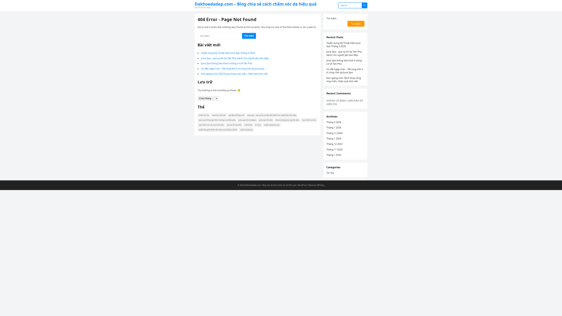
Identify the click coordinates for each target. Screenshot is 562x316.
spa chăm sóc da (309, 120)
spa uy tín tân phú (234, 125)
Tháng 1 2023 (333, 155)
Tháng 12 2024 (334, 133)
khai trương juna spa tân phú (287, 120)
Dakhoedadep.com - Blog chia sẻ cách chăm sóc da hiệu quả (270, 185)
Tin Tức (330, 173)
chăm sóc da (204, 115)
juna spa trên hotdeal (247, 120)
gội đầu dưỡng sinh (236, 115)
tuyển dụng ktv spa (271, 125)
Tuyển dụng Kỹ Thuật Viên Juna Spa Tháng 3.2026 (228, 53)
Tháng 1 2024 (333, 138)
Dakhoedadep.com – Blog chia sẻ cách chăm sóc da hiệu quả (256, 4)
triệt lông (248, 125)
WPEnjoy (320, 185)
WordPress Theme (306, 185)
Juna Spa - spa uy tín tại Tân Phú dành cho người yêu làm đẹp (271, 115)
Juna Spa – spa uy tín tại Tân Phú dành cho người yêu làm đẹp (235, 58)
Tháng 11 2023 (334, 149)
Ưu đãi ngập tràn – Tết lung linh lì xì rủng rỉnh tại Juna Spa (232, 68)
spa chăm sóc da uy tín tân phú (211, 125)
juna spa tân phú (266, 120)
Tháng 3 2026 (333, 122)
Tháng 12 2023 (334, 144)
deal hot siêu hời (219, 115)
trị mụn (258, 125)
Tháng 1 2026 (333, 127)
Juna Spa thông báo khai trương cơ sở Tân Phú (226, 63)
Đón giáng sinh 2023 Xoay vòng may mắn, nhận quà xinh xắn (234, 73)
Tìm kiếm (331, 18)
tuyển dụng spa (246, 129)
